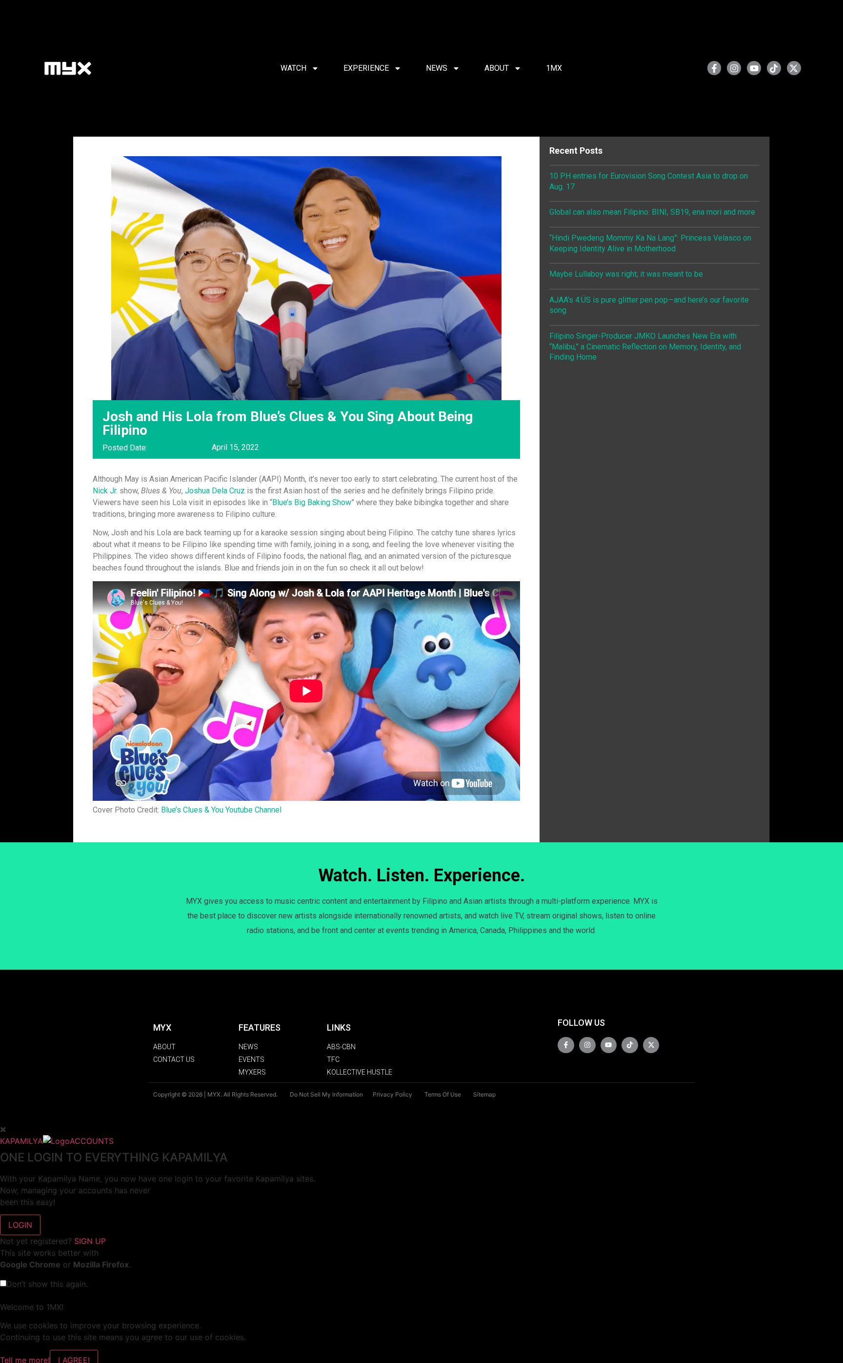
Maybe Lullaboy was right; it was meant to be (626, 274)
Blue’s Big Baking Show (311, 502)
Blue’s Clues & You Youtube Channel (221, 809)
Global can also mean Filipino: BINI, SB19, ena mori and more (652, 212)
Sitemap (484, 1094)
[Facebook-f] (714, 68)
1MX (554, 68)
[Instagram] (734, 68)
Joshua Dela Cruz (215, 490)
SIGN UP (90, 1241)
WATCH (293, 68)
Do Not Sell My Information (326, 1094)
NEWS (436, 68)
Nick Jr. (105, 490)
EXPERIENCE (366, 68)
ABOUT (496, 68)
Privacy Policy (392, 1094)
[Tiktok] (774, 68)
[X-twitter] (794, 68)
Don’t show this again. (47, 1284)
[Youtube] (754, 68)
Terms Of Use (442, 1094)
